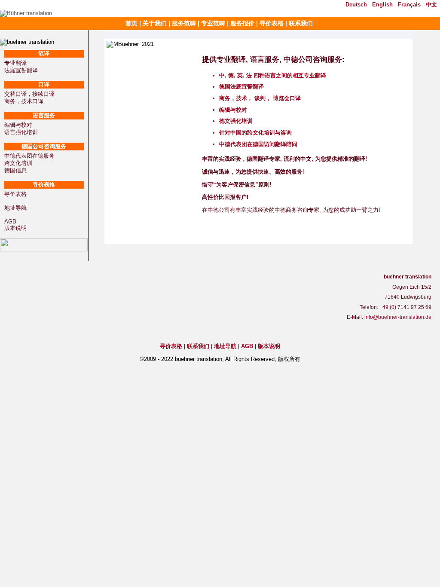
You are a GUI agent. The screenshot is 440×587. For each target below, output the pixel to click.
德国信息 (15, 170)
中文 (431, 4)
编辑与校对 (18, 125)
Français (409, 4)
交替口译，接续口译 (29, 94)
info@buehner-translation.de (397, 317)
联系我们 (301, 23)
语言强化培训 (21, 132)
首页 (131, 23)
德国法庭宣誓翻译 (241, 86)
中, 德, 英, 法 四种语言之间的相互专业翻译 (272, 75)
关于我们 (155, 23)
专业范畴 (213, 23)
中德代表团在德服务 (29, 156)
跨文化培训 (18, 163)
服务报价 (242, 23)
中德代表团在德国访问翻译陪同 (258, 144)
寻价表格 (272, 23)
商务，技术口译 (23, 101)
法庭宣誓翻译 (21, 70)
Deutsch (356, 4)
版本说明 (15, 228)
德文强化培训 (236, 121)
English (382, 4)
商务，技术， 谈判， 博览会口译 (260, 98)
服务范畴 (184, 23)
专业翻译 (15, 63)
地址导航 (15, 208)
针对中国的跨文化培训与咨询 (255, 132)
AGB (10, 221)
